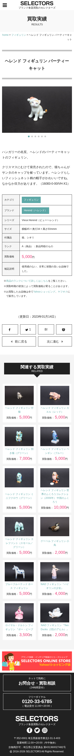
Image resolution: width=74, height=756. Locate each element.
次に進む (53, 341)
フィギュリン (31, 199)
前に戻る (21, 341)
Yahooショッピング (44, 291)
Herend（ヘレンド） (35, 210)
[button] (29, 136)
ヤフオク (63, 291)
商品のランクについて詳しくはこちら (27, 280)
